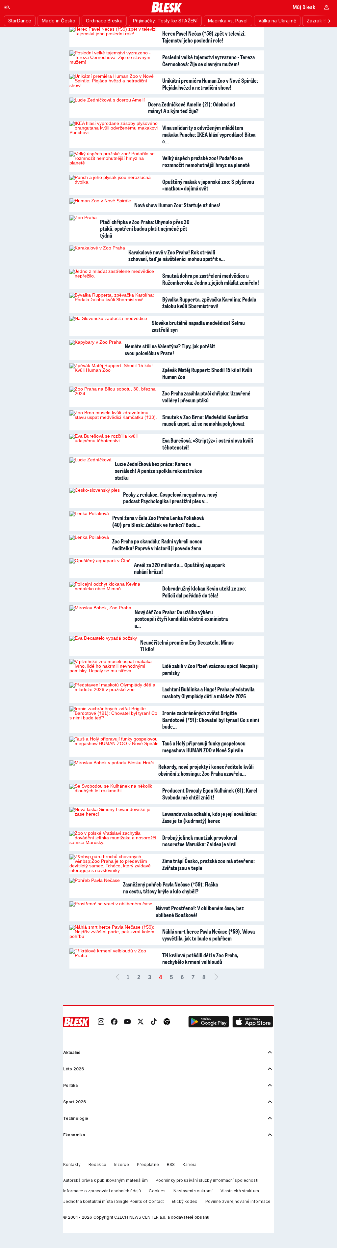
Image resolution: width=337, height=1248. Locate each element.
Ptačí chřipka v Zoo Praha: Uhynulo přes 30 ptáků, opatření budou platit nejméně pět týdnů (145, 228)
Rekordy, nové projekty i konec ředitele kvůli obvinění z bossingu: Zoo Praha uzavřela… (206, 770)
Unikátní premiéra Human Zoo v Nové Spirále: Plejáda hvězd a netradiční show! (210, 83)
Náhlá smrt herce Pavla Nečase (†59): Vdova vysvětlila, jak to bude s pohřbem (208, 934)
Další (216, 977)
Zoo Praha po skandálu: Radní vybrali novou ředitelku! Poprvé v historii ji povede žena (157, 544)
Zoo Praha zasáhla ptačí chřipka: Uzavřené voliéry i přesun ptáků (206, 396)
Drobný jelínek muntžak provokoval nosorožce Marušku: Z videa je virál (199, 840)
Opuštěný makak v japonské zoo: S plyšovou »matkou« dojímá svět (208, 185)
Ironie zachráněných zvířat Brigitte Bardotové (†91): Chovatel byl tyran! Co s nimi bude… (210, 719)
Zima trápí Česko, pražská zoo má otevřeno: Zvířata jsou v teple (208, 864)
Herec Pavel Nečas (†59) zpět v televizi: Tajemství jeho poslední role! (204, 36)
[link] (101, 1022)
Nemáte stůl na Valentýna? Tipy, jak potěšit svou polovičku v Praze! (170, 349)
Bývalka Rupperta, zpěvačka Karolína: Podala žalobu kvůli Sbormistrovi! (209, 302)
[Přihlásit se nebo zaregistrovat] (326, 7)
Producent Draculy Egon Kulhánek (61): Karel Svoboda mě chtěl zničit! (209, 793)
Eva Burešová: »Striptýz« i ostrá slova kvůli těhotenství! (207, 443)
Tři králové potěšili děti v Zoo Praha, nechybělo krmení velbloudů (200, 958)
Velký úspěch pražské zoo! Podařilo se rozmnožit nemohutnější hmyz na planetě (206, 161)
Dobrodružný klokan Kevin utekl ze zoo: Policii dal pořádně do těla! (204, 591)
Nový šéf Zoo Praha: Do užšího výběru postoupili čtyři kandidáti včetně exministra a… (181, 618)
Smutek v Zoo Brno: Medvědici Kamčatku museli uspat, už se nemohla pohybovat (205, 420)
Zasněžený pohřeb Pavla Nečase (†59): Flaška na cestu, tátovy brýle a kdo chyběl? (170, 887)
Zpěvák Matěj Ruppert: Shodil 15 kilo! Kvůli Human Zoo (207, 373)
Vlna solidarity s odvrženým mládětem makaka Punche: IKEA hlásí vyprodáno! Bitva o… (208, 134)
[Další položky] (329, 20)
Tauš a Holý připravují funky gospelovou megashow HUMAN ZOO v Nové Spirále (204, 746)
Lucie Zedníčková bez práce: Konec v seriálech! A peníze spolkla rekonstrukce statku (158, 470)
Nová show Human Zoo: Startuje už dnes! (177, 205)
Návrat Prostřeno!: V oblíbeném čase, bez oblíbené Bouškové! (200, 911)
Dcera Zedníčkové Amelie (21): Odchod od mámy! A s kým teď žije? (191, 107)
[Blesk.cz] (166, 7)
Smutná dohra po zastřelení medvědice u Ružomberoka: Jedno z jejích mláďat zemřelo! (210, 279)
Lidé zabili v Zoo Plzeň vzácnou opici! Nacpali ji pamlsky (210, 669)
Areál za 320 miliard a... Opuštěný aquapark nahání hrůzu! (179, 568)
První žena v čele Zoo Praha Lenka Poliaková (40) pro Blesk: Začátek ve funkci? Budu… (158, 521)
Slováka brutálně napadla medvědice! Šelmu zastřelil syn (198, 326)
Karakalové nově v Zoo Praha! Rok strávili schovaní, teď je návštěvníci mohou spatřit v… (176, 255)
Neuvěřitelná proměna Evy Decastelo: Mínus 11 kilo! (187, 645)
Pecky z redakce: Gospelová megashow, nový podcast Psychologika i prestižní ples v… (170, 497)
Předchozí (117, 977)
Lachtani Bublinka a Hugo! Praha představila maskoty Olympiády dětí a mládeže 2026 (208, 692)
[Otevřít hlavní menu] (7, 7)
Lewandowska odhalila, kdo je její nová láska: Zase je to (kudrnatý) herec (209, 817)
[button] (209, 1022)
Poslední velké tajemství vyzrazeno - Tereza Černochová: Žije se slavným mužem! (208, 60)
